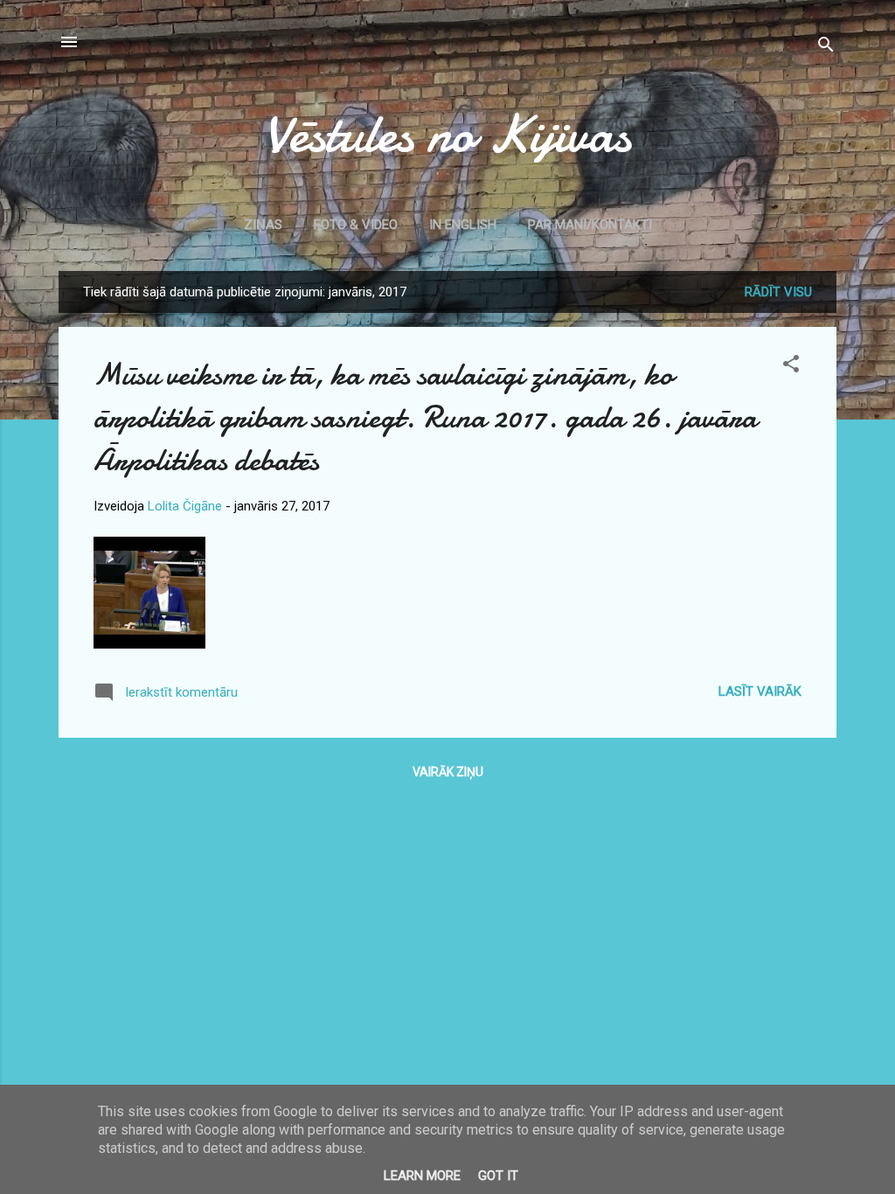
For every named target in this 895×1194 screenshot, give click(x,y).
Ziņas (263, 225)
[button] (791, 366)
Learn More (422, 1176)
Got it (498, 1176)
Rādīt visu (778, 292)
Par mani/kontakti (590, 225)
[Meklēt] (825, 47)
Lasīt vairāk (759, 691)
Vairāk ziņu (448, 772)
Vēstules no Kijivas (447, 133)
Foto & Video (356, 225)
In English (462, 225)
